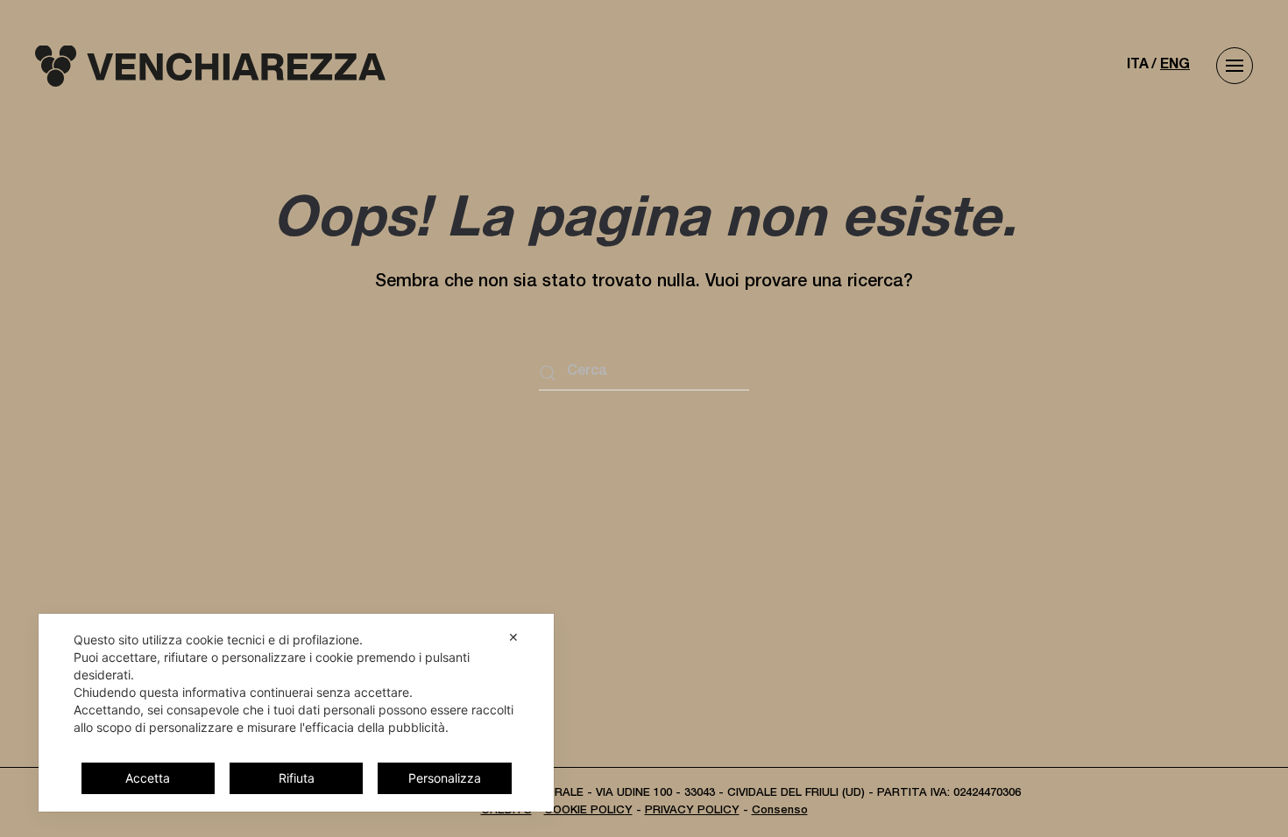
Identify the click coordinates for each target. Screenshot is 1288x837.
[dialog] (296, 713)
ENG (1175, 66)
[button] (1234, 65)
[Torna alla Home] (210, 65)
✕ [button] (513, 637)
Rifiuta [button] (297, 777)
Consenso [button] (780, 811)
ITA (1138, 66)
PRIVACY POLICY (692, 811)
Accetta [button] (147, 777)
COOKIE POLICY (588, 811)
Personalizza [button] (444, 777)
